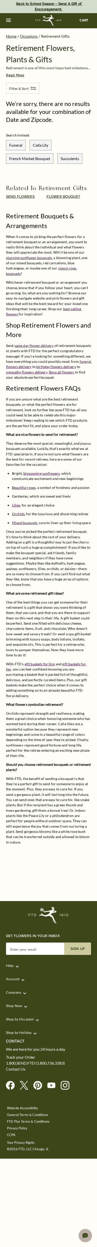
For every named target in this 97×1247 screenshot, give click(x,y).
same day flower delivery (34, 345)
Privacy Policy (17, 1128)
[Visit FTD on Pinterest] (39, 1085)
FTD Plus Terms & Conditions (28, 1121)
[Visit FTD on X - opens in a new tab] (26, 1085)
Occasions (29, 36)
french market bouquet (29, 158)
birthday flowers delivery (56, 367)
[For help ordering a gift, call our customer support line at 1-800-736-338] (49, 20)
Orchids (18, 514)
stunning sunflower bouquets (29, 258)
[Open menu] (8, 20)
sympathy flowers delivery (26, 372)
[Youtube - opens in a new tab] (53, 1085)
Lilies (16, 505)
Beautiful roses (24, 487)
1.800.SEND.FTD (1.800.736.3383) (35, 1063)
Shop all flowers (61, 372)
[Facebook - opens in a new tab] (12, 1085)
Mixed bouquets (24, 523)
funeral (15, 145)
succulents (70, 158)
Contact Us (15, 1069)
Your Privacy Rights (21, 1143)
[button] (8, 20)
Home (11, 36)
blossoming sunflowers (41, 473)
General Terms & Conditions (27, 1115)
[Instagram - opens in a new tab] (67, 1085)
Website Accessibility (22, 1108)
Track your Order (20, 1057)
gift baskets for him (40, 664)
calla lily (40, 145)
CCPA (11, 1135)
